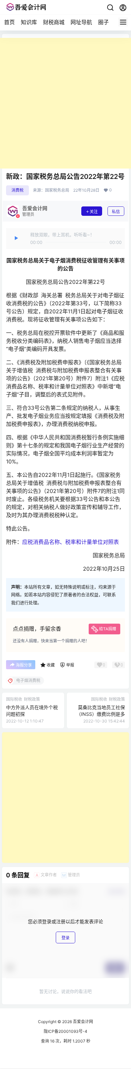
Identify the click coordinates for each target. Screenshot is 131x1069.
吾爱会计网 (82, 1021)
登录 (65, 937)
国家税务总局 (57, 190)
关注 (94, 211)
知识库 (29, 22)
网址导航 (81, 22)
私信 (116, 211)
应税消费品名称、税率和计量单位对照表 (70, 542)
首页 (9, 22)
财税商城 (53, 22)
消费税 (17, 190)
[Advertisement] (65, 103)
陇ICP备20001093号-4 (65, 1031)
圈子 (103, 22)
